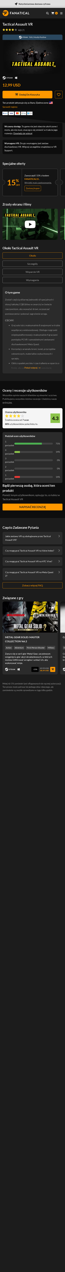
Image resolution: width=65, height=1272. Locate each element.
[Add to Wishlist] (58, 94)
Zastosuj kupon (33, 188)
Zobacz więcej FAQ (32, 585)
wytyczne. (7, 402)
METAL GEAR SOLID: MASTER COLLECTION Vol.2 (22, 639)
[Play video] (30, 224)
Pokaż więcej (30, 367)
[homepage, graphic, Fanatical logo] (16, 13)
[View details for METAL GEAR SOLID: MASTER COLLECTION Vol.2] (30, 617)
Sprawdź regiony (10, 107)
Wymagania (32, 279)
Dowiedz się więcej (22, 133)
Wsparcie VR (33, 271)
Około (32, 255)
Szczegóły (32, 263)
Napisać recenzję (32, 507)
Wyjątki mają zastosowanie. (38, 182)
